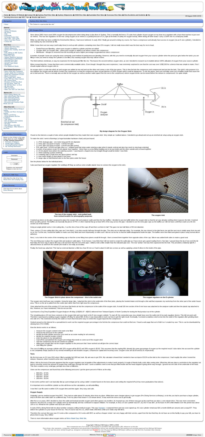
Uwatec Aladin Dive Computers (14, 73)
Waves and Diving (10, 115)
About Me (8, 29)
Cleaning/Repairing (14, 145)
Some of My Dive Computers (14, 71)
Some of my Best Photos (12, 40)
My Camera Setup (10, 80)
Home (6, 15)
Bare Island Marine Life (12, 100)
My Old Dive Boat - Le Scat (13, 85)
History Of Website (18, 15)
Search (43, 17)
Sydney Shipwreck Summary (14, 57)
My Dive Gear (9, 86)
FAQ (6, 34)
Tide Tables (8, 119)
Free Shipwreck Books (12, 66)
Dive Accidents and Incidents (134, 15)
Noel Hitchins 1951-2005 (12, 125)
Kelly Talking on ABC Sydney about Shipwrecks (13, 53)
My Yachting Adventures (13, 146)
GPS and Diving (9, 88)
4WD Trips (25, 17)
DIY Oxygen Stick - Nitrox (13, 77)
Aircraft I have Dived (11, 63)
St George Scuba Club (11, 37)
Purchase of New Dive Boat (13, 82)
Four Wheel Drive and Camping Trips (13, 178)
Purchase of (12, 142)
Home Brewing (8, 190)
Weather (35, 17)
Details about (12, 143)
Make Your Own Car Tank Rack (14, 89)
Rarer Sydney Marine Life (12, 94)
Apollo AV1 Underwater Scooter (14, 74)
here (20, 169)
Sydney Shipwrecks (65, 15)
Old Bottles (8, 65)
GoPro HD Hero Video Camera (14, 79)
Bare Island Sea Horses (12, 97)
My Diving (8, 32)
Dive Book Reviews (11, 122)
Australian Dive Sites (96, 15)
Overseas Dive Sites (114, 15)
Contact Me (31, 15)
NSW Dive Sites (81, 15)
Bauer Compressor (10, 76)
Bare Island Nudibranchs (12, 99)
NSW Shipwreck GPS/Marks (13, 59)
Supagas (101, 408)
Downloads (8, 35)
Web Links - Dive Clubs (12, 38)
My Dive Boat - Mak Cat (12, 83)
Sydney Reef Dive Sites (46, 15)
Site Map (7, 124)
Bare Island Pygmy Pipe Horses (14, 96)
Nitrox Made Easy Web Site (76, 418)
